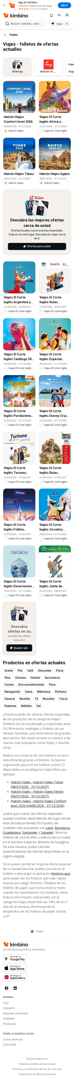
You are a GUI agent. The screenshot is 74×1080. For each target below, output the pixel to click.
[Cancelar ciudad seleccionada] (67, 24)
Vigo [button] (59, 24)
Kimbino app (60, 873)
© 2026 (37, 1058)
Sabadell (47, 832)
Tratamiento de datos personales (37, 1074)
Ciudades (9, 1018)
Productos (9, 1024)
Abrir (64, 5)
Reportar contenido (15, 1013)
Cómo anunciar (12, 1039)
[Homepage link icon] (32, 931)
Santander (30, 832)
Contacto (9, 1008)
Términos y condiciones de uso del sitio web (37, 1069)
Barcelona (62, 828)
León (49, 828)
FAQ (5, 1003)
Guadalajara (12, 832)
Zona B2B (9, 1044)
